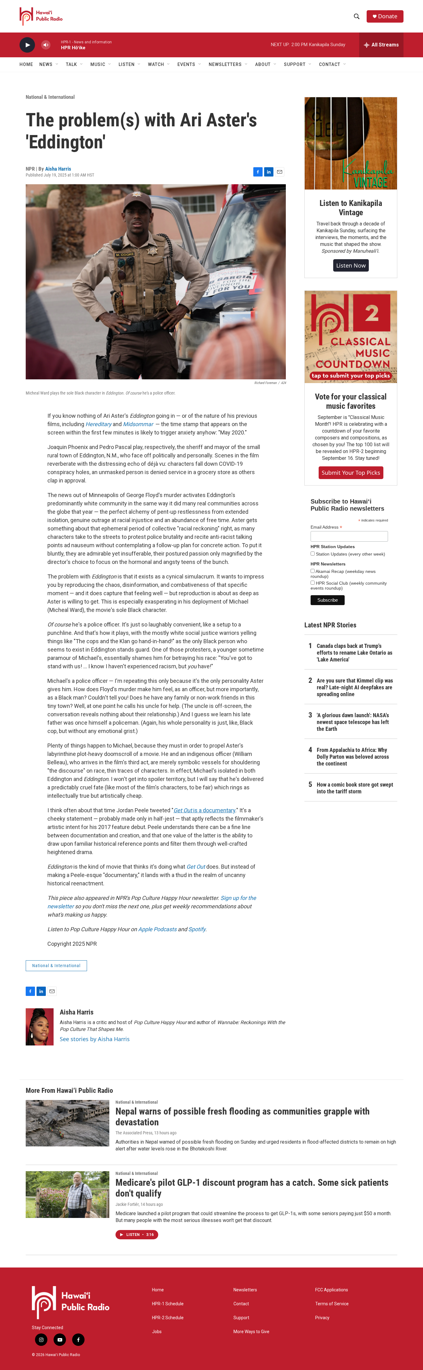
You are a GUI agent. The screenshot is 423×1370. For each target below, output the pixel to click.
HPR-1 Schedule (168, 1304)
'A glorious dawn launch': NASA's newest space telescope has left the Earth (353, 722)
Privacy (322, 1317)
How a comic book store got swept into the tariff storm (355, 788)
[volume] (46, 45)
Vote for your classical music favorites (350, 401)
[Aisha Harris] (40, 1026)
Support (241, 1317)
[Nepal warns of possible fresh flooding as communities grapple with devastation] (67, 1123)
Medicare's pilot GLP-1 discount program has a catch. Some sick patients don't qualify (252, 1188)
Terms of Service (332, 1304)
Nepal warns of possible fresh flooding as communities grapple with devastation (243, 1117)
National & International (50, 97)
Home (26, 64)
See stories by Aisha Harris (95, 1039)
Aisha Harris (58, 169)
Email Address (326, 527)
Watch (156, 64)
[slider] (56, 44)
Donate (387, 16)
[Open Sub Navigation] (57, 64)
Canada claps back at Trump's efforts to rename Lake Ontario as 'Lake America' (354, 653)
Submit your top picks (351, 472)
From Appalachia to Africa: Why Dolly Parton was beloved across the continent (353, 757)
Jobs (157, 1331)
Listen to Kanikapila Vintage (351, 208)
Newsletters (245, 1290)
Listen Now (351, 265)
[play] (27, 45)
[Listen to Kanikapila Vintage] (351, 143)
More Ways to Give (251, 1331)
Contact (241, 1304)
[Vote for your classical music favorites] (351, 337)
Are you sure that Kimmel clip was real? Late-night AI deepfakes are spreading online (355, 687)
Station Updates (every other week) (350, 554)
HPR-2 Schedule (168, 1317)
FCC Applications (331, 1290)
